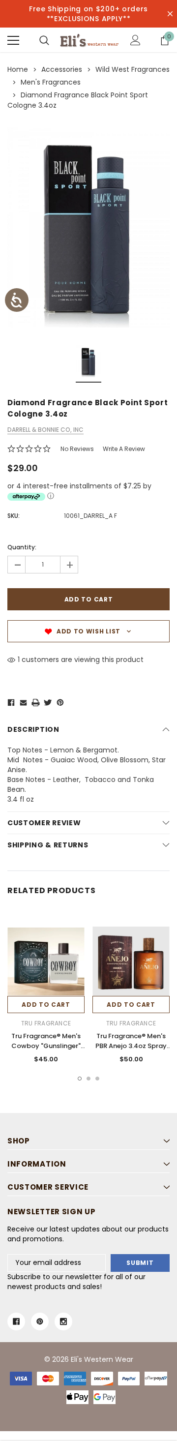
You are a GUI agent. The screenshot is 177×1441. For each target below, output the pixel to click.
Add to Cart (46, 1004)
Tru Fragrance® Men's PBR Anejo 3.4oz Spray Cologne (131, 1045)
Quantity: (21, 547)
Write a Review (124, 449)
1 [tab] (80, 1079)
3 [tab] (97, 1079)
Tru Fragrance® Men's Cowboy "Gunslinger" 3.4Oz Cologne (46, 1045)
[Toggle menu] (13, 40)
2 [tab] (88, 1079)
